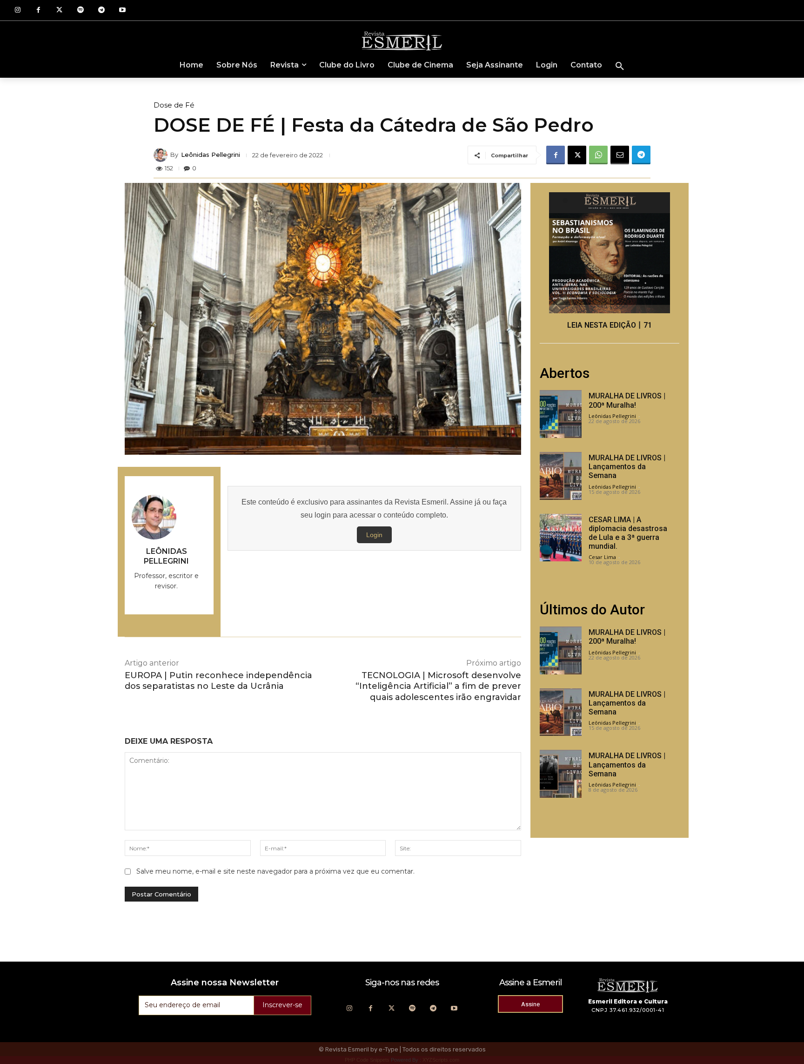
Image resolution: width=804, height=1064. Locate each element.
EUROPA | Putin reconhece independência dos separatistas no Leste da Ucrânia (218, 680)
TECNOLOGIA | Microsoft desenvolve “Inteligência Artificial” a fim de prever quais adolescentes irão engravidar (438, 686)
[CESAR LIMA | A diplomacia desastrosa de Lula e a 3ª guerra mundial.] (561, 538)
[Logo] (402, 40)
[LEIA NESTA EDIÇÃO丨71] (609, 252)
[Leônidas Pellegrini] (162, 155)
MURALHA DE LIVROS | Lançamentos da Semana (627, 466)
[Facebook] (38, 10)
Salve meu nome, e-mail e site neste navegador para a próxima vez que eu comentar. (275, 871)
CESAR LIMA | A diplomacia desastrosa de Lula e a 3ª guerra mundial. (628, 533)
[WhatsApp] (598, 155)
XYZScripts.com (440, 1060)
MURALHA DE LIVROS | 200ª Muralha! (627, 400)
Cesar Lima (602, 556)
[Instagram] (17, 10)
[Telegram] (101, 10)
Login (374, 535)
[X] (577, 155)
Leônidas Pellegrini (210, 155)
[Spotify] (80, 10)
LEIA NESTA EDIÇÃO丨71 (609, 325)
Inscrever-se (282, 1005)
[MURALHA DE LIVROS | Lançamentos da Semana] (561, 476)
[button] (620, 66)
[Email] (619, 155)
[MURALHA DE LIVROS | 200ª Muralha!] (561, 414)
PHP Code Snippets (367, 1060)
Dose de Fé (174, 104)
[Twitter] (59, 10)
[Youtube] (122, 10)
